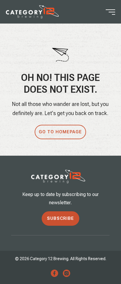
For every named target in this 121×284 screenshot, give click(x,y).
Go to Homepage (60, 131)
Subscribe (60, 218)
